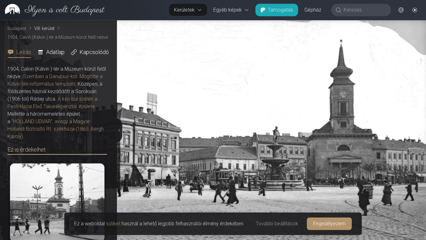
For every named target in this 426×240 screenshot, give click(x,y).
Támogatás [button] (280, 10)
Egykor (306, 25)
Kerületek (184, 10)
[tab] (21, 52)
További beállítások (277, 224)
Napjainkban (351, 25)
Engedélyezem (329, 224)
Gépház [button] (312, 10)
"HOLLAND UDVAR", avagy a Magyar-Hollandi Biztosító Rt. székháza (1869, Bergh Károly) (55, 128)
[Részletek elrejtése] (119, 130)
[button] (401, 10)
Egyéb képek (227, 10)
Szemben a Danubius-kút (50, 76)
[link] (52, 10)
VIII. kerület (44, 28)
